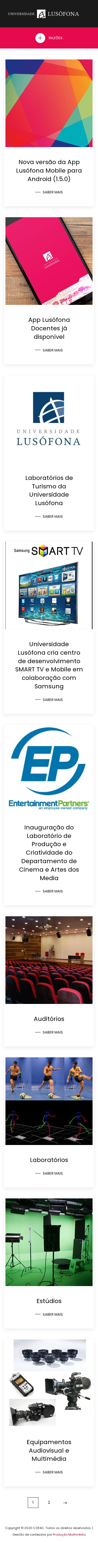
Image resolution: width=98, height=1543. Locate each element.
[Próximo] (65, 1502)
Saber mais (53, 192)
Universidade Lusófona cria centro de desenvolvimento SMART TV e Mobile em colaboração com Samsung (49, 665)
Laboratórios (49, 1160)
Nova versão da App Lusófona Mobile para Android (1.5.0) (49, 170)
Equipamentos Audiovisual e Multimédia (49, 1450)
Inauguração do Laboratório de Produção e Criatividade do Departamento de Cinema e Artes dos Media (49, 852)
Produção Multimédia (69, 1534)
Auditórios (49, 1019)
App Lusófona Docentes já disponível (49, 328)
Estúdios (49, 1301)
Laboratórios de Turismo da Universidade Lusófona (49, 490)
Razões (55, 38)
